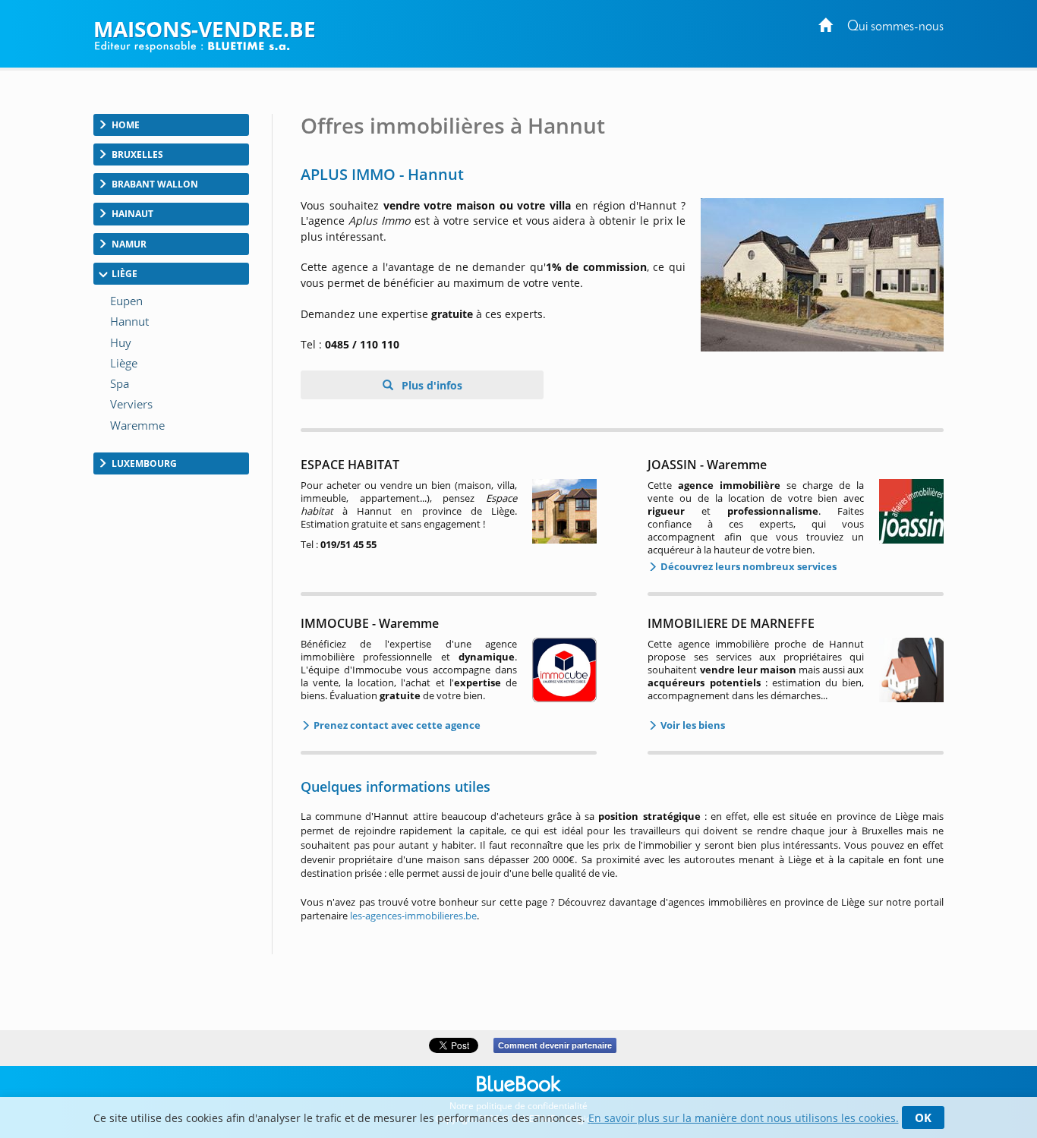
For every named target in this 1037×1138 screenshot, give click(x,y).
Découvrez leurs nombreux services (747, 566)
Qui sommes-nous (895, 27)
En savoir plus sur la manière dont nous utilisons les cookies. (743, 1118)
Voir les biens (691, 725)
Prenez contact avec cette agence (396, 725)
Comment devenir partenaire (555, 1045)
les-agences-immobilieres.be (413, 915)
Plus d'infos (430, 385)
